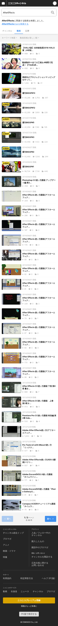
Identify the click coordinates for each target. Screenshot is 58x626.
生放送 (14, 591)
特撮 (5, 557)
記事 (27, 31)
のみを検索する (15, 24)
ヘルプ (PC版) (48, 578)
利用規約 (7, 578)
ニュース (25, 591)
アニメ (6, 545)
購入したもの (38, 541)
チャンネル (7, 31)
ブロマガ (7, 538)
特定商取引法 (26, 578)
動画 (19, 31)
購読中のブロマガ (40, 547)
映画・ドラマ (9, 551)
